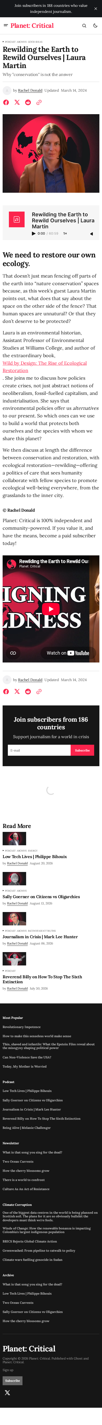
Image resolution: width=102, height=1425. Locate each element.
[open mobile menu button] (6, 25)
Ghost (78, 1358)
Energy (33, 850)
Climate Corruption (17, 1205)
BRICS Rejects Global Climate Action (30, 1241)
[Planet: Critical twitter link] (7, 1392)
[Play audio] (34, 233)
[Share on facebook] (7, 102)
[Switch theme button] (95, 25)
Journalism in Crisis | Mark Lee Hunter (32, 1109)
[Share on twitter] (17, 102)
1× (65, 233)
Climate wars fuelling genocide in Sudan (33, 1260)
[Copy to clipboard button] (37, 102)
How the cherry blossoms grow (26, 1171)
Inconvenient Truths (42, 931)
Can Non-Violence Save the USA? (27, 1057)
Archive (22, 42)
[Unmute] (92, 234)
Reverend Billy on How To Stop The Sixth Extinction (42, 1118)
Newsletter (11, 1143)
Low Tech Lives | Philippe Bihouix (27, 1091)
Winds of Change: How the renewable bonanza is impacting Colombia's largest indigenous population (47, 1230)
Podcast (10, 42)
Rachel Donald (30, 90)
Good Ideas (35, 42)
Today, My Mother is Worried (25, 1066)
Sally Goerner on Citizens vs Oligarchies (33, 1100)
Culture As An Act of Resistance (26, 1189)
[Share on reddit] (27, 102)
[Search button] (84, 25)
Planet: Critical (13, 1362)
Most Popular (13, 1018)
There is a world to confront (24, 1180)
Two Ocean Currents (18, 1161)
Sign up (8, 1370)
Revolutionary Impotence (22, 1027)
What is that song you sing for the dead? (32, 1152)
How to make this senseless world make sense (37, 1036)
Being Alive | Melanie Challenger (27, 1128)
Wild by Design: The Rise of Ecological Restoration (45, 367)
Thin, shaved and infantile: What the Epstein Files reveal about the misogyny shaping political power (49, 1046)
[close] (96, 8)
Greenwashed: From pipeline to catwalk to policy (39, 1250)
